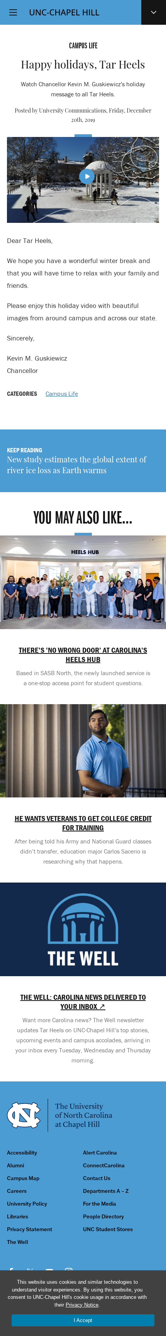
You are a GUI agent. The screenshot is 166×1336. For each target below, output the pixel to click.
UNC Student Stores (108, 1229)
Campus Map (23, 1178)
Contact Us (96, 1178)
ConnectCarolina (104, 1165)
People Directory (103, 1216)
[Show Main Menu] (13, 12)
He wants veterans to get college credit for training (83, 823)
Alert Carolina (100, 1152)
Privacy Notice (82, 1305)
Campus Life (62, 393)
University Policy (27, 1203)
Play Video (87, 176)
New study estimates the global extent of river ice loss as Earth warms (76, 466)
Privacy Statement (29, 1229)
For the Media (99, 1203)
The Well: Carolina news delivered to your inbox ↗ (83, 1001)
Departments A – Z (106, 1191)
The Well (17, 1242)
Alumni (15, 1165)
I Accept (83, 1320)
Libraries (17, 1216)
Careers (17, 1191)
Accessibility (22, 1152)
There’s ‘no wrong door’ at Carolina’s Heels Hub (83, 654)
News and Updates (153, 12)
